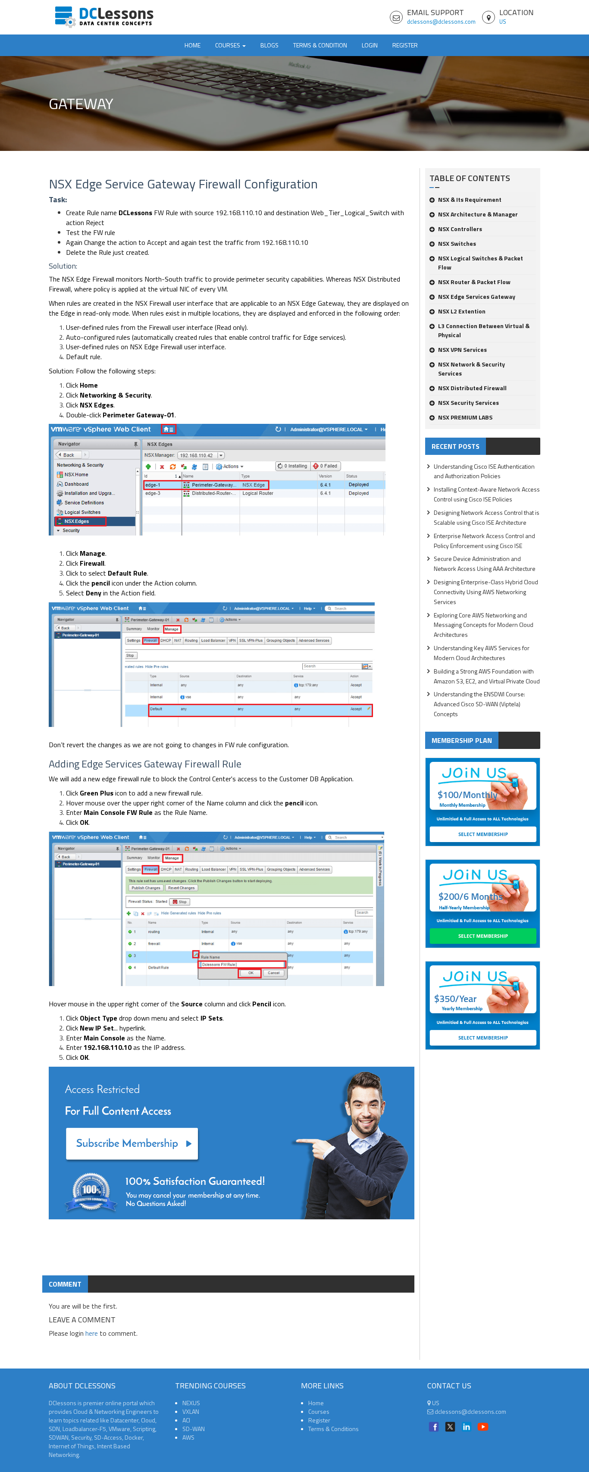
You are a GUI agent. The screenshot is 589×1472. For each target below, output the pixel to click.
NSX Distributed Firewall (472, 387)
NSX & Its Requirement (469, 199)
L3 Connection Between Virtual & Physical (483, 330)
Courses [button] (228, 45)
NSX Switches (457, 243)
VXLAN (190, 1411)
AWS (188, 1437)
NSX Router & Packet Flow (474, 281)
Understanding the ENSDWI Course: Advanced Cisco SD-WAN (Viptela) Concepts (479, 703)
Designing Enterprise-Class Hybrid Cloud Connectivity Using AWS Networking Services (486, 591)
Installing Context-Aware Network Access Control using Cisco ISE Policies (487, 494)
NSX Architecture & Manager (478, 214)
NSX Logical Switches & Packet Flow (480, 263)
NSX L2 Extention (462, 311)
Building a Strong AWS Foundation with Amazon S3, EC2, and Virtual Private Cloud (487, 676)
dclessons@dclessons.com (441, 21)
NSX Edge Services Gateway (476, 296)
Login (370, 45)
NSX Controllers (460, 228)
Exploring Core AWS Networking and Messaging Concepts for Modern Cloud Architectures (483, 625)
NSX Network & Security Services (471, 369)
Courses (318, 1411)
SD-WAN (193, 1428)
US (502, 21)
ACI (186, 1420)
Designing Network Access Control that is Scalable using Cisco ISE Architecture (486, 517)
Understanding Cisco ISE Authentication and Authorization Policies (484, 471)
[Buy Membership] (231, 1146)
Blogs (269, 45)
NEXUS (191, 1402)
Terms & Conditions (333, 1428)
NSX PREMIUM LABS (465, 417)
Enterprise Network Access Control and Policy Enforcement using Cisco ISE (484, 540)
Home (193, 45)
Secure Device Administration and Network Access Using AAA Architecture (485, 563)
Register (405, 45)
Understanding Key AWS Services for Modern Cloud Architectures (481, 652)
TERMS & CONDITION (320, 45)
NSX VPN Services (462, 349)
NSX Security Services (468, 402)
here (91, 1333)
